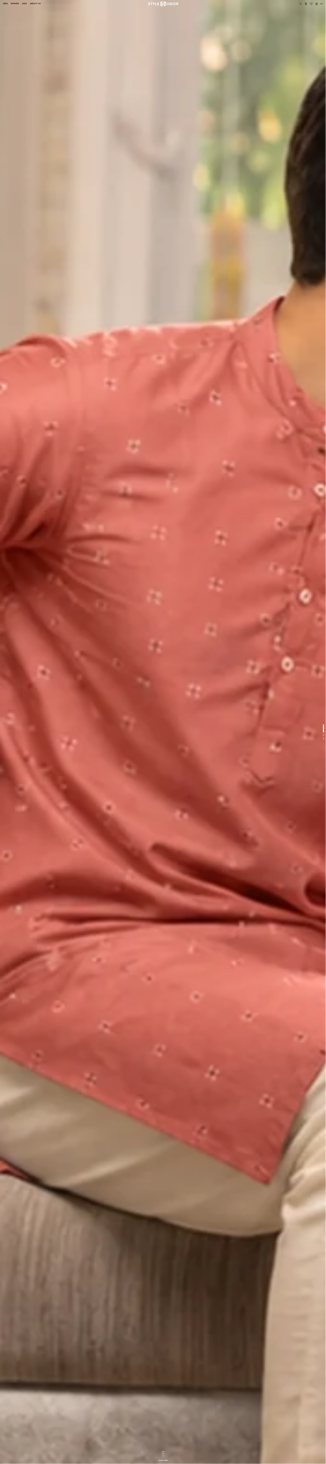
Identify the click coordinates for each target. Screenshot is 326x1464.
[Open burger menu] (321, 3)
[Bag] (306, 4)
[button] (306, 4)
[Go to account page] (317, 4)
